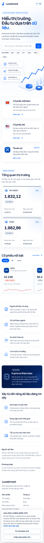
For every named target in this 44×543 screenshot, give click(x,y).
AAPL (29, 53)
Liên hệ (26, 505)
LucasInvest (9, 481)
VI (37, 4)
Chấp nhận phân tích (22, 537)
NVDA (4, 57)
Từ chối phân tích (22, 531)
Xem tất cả (37, 255)
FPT (23, 53)
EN (40, 4)
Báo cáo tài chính (8, 505)
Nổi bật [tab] (5, 260)
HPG (12, 53)
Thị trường (6, 498)
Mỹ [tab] (12, 260)
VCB (18, 53)
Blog (25, 502)
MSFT (36, 53)
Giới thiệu (26, 498)
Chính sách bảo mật (11, 526)
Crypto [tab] (19, 260)
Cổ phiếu (5, 502)
